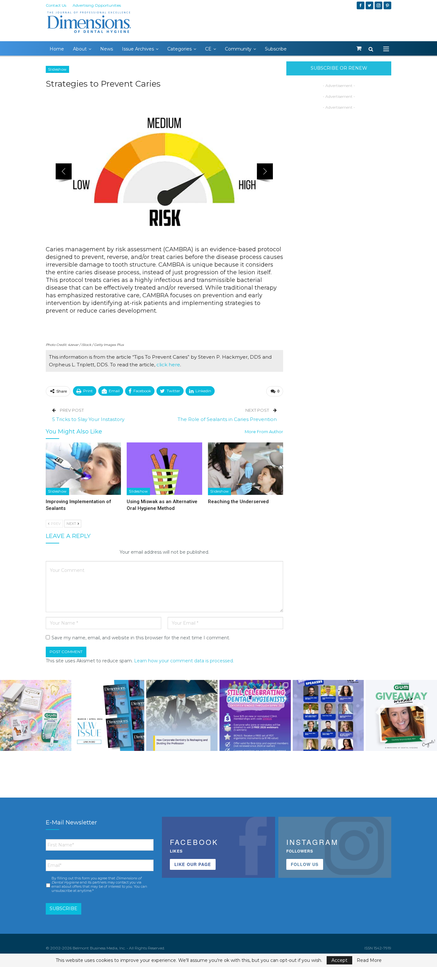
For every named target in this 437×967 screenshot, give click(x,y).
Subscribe (276, 49)
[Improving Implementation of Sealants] (83, 468)
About (80, 49)
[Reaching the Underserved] (245, 468)
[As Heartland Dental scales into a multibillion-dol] (182, 715)
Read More (369, 960)
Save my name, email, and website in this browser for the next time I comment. (141, 638)
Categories (179, 49)
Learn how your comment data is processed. (184, 661)
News (106, 49)
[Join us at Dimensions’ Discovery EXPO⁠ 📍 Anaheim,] (328, 715)
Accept (339, 960)
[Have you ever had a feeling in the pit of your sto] (109, 715)
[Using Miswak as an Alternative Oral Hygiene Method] (164, 468)
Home (57, 49)
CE (208, 49)
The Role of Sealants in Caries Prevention (227, 419)
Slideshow (57, 69)
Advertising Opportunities (97, 5)
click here (168, 365)
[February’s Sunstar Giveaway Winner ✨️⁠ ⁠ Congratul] (401, 715)
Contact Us (56, 5)
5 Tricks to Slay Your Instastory (88, 419)
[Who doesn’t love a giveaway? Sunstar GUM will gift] (35, 715)
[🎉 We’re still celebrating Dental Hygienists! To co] (255, 715)
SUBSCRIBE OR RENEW (339, 68)
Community (238, 49)
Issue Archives (138, 49)
